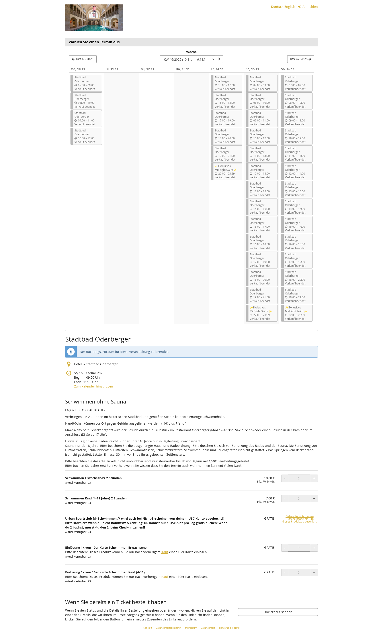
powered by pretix (229, 627)
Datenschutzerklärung (168, 627)
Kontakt (147, 627)
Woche (191, 52)
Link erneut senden (278, 612)
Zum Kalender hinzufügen (93, 386)
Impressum (190, 627)
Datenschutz (208, 627)
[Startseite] (94, 17)
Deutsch (277, 6)
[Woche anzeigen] (219, 59)
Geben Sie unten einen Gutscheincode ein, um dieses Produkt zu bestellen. (299, 519)
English (289, 6)
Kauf (164, 552)
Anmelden (310, 6)
